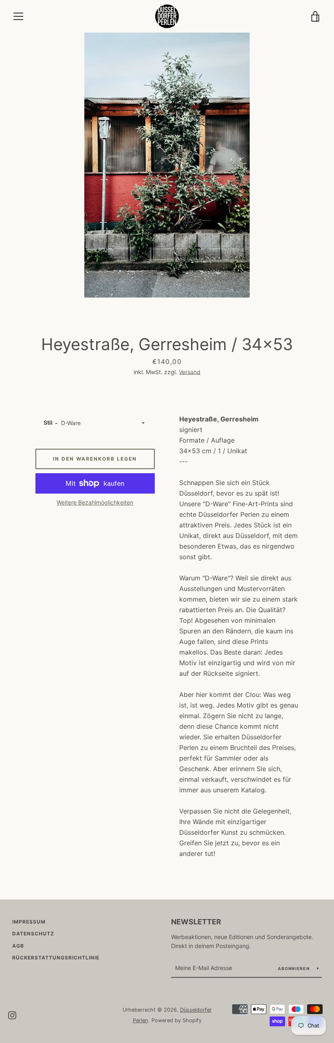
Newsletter (196, 921)
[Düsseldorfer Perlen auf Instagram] (12, 1014)
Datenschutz (33, 934)
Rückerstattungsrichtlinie (55, 958)
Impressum (29, 922)
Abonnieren (294, 968)
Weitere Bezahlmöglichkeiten (95, 502)
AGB (18, 946)
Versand (189, 371)
